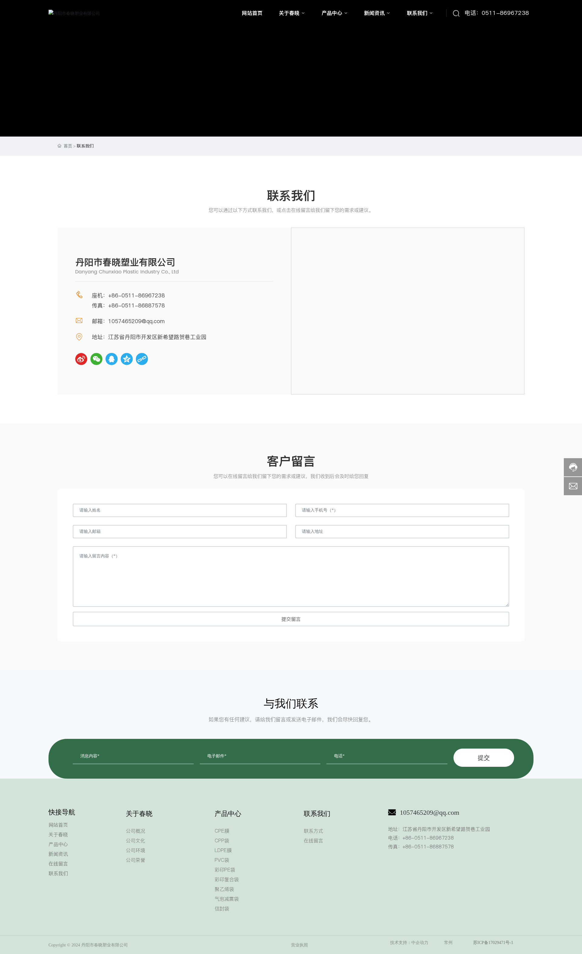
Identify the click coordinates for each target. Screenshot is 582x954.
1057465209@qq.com (429, 812)
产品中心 (58, 844)
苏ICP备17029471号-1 (493, 943)
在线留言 (58, 863)
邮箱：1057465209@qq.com (128, 321)
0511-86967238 (505, 13)
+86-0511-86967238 (136, 295)
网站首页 (58, 824)
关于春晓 (58, 834)
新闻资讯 (58, 854)
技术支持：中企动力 (409, 942)
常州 (448, 942)
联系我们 (58, 873)
